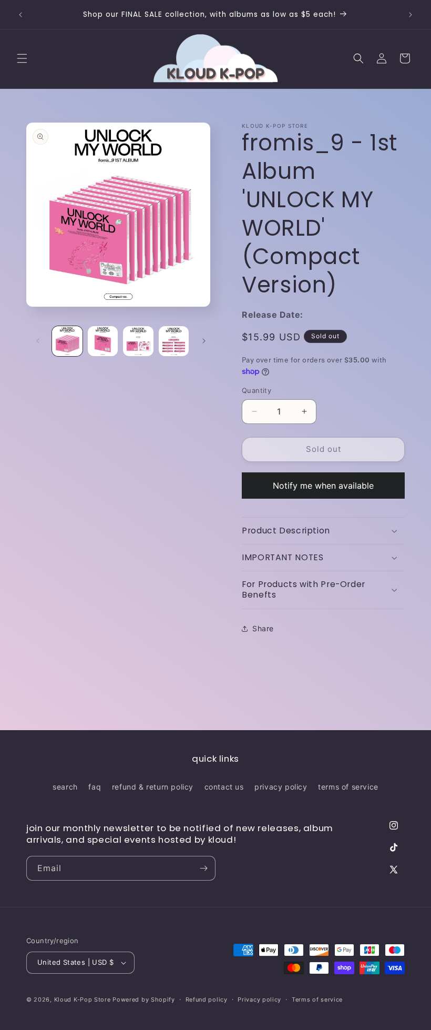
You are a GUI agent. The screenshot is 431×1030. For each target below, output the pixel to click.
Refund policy (207, 999)
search (65, 786)
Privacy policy (259, 999)
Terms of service (317, 999)
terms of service (348, 786)
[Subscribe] (203, 868)
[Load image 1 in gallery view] (67, 341)
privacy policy (280, 786)
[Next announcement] (410, 14)
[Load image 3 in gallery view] (138, 341)
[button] (22, 58)
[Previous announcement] (20, 14)
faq (94, 786)
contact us (224, 786)
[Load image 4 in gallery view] (174, 341)
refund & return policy (152, 786)
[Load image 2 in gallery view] (103, 341)
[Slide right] (204, 340)
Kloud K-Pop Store (82, 999)
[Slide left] (37, 340)
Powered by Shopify (143, 999)
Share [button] (263, 628)
